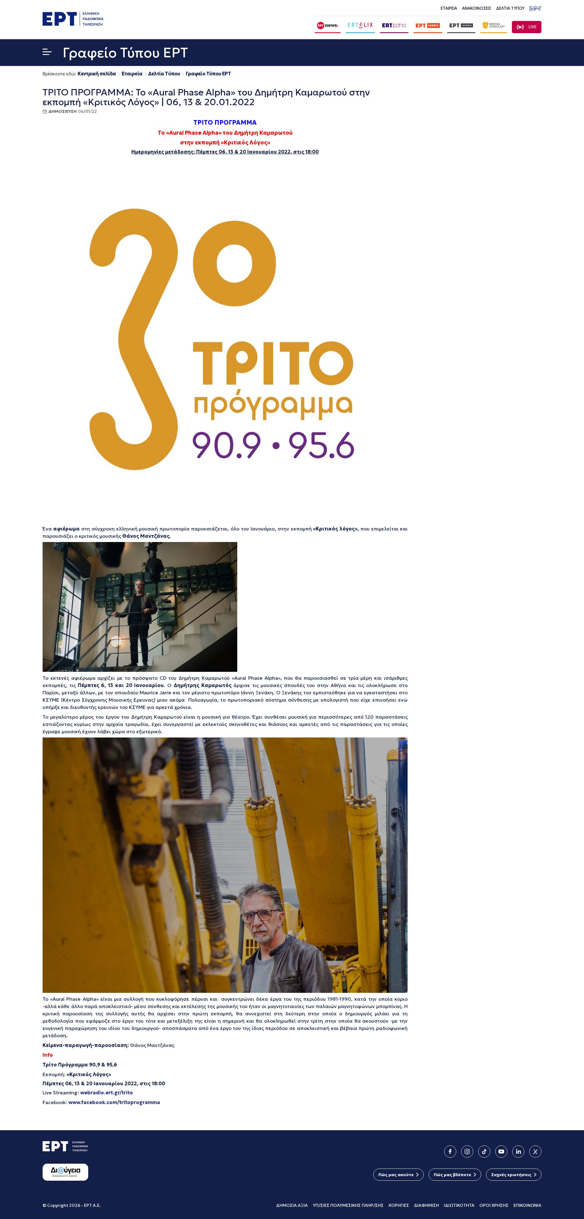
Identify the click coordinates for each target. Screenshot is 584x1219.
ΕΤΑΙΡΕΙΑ (449, 8)
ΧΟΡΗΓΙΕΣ (398, 1205)
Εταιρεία (132, 74)
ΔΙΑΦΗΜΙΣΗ (426, 1205)
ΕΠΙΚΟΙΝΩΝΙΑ (527, 1205)
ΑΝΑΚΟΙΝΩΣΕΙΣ (476, 8)
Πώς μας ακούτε (396, 1174)
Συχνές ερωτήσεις (511, 1174)
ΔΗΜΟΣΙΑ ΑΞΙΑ (292, 1205)
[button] (47, 53)
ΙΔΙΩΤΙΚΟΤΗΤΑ (459, 1205)
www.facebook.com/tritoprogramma (114, 1102)
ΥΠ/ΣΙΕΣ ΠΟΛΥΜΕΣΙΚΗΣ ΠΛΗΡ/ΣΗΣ (348, 1205)
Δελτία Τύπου (164, 74)
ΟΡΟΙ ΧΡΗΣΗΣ (494, 1205)
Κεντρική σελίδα (97, 74)
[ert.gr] (73, 23)
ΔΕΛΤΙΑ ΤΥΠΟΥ (510, 8)
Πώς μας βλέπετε (452, 1174)
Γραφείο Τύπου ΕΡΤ (208, 74)
